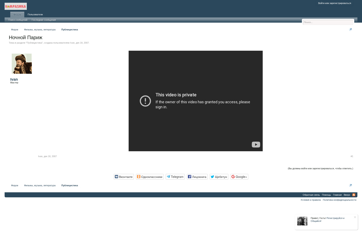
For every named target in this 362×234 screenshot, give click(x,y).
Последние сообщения (44, 20)
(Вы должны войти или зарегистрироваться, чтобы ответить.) (320, 168)
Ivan (72, 42)
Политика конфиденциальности (339, 200)
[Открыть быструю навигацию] (350, 29)
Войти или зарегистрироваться (334, 3)
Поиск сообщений (17, 20)
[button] (124, 177)
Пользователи (35, 14)
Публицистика (34, 42)
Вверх (347, 195)
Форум (17, 14)
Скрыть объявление (355, 217)
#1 (352, 156)
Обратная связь (311, 195)
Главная (337, 195)
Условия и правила (311, 200)
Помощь (326, 195)
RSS (353, 194)
